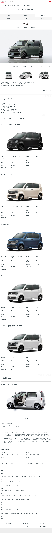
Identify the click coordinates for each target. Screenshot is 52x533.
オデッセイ (28, 458)
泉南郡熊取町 (15, 495)
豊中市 (13, 499)
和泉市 (14, 485)
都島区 (35, 476)
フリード (39, 458)
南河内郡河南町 (13, 513)
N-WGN (34, 454)
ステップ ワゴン (34, 458)
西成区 (5, 476)
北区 (12, 474)
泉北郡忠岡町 (35, 495)
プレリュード (44, 463)
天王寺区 (41, 474)
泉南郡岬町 (26, 495)
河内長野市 (17, 490)
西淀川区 (9, 476)
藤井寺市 (18, 509)
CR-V (6, 463)
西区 (2, 476)
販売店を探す (7, 5)
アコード (27, 463)
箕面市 (33, 513)
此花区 (16, 474)
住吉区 (27, 474)
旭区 (2, 474)
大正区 (31, 474)
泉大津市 (6, 485)
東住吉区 (13, 476)
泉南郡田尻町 (21, 495)
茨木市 (18, 485)
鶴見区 (38, 474)
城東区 (19, 474)
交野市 (9, 490)
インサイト (8, 454)
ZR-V (9, 463)
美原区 (19, 481)
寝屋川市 (2, 504)
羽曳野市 (2, 509)
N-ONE (38, 454)
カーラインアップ (26, 5)
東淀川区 (21, 476)
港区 (32, 476)
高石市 (6, 499)
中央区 (34, 474)
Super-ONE (3, 454)
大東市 (2, 499)
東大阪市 (10, 509)
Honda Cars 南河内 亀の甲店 (16, 5)
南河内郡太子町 (20, 513)
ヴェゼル (2, 463)
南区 (16, 481)
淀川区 (39, 476)
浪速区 (46, 474)
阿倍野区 (5, 474)
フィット (2, 458)
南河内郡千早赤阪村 (27, 513)
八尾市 (2, 518)
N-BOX (31, 454)
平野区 (25, 476)
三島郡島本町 (7, 513)
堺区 (5, 481)
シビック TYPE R (37, 463)
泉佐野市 (10, 485)
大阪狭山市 (22, 485)
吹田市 (7, 495)
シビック (31, 463)
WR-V (12, 463)
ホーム (2, 5)
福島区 (29, 476)
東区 (13, 481)
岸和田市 (22, 490)
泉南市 (30, 495)
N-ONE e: (17, 454)
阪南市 (7, 509)
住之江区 (23, 474)
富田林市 (28, 499)
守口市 (37, 513)
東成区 (17, 476)
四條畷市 (2, 495)
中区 (7, 481)
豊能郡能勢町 (23, 499)
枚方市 (14, 509)
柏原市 (6, 490)
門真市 (13, 490)
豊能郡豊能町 (17, 499)
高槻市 (9, 499)
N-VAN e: (13, 454)
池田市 (2, 485)
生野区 (9, 474)
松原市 (2, 513)
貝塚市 (2, 490)
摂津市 (10, 495)
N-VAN (27, 454)
